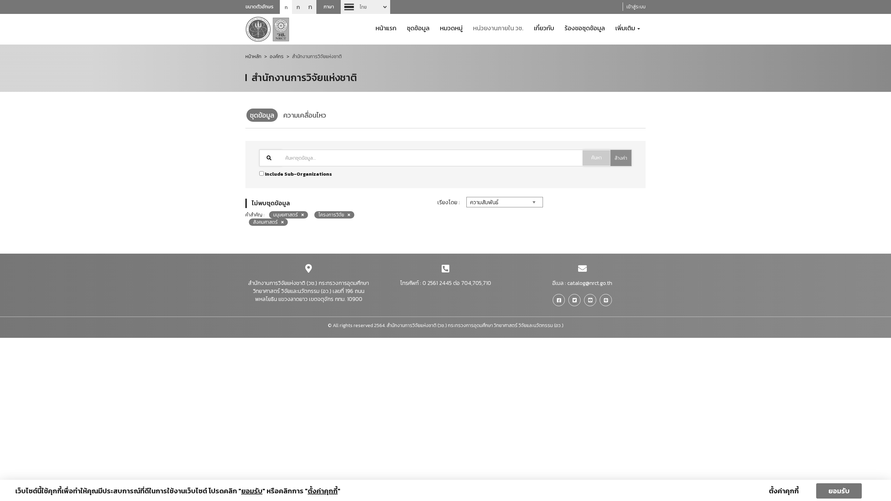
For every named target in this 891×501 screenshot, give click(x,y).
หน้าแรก (386, 27)
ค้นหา (596, 157)
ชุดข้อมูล (418, 27)
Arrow (365, 7)
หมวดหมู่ (451, 27)
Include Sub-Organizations (298, 174)
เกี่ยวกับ (544, 27)
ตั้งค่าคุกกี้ (784, 491)
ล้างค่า (621, 158)
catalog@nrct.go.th (589, 283)
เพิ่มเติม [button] (626, 27)
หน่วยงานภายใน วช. (498, 27)
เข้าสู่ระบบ (636, 6)
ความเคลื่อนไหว (304, 115)
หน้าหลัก (253, 56)
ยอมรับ (839, 491)
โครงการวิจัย (331, 214)
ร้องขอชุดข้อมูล (585, 27)
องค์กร (277, 56)
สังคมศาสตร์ (265, 222)
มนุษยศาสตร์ (285, 214)
